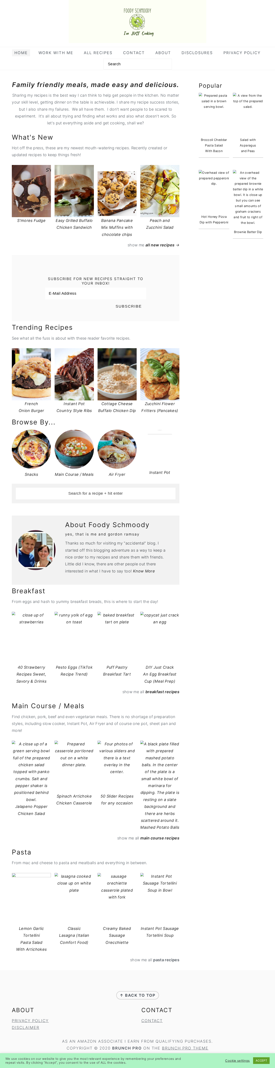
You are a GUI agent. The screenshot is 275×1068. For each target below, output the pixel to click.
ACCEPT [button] (261, 1060)
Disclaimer (25, 1027)
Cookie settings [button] (237, 1061)
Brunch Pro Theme (185, 1048)
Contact (152, 1020)
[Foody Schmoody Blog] (137, 39)
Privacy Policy (30, 1020)
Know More (144, 571)
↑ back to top (138, 995)
